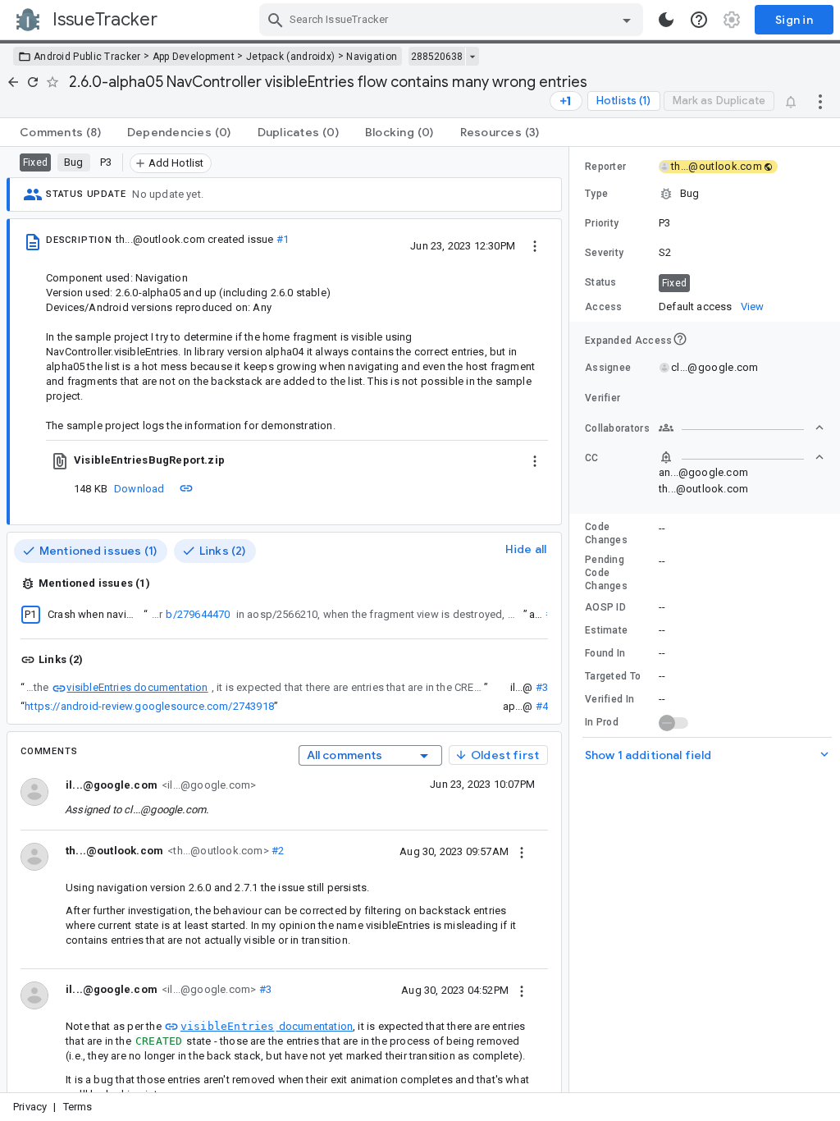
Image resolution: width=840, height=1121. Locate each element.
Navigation (371, 56)
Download (139, 489)
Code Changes (606, 533)
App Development (194, 56)
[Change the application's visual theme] (666, 19)
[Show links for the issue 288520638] (472, 57)
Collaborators (617, 428)
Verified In (609, 699)
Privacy (30, 1106)
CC (592, 458)
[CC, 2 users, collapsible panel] (741, 457)
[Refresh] (33, 82)
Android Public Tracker (87, 56)
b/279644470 (198, 614)
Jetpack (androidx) (290, 56)
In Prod (602, 722)
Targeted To (613, 676)
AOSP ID (605, 607)
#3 (542, 687)
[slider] (571, 619)
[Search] (275, 20)
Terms (78, 1106)
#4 (542, 706)
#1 (282, 239)
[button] (704, 193)
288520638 (437, 56)
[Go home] (13, 82)
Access (604, 307)
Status (601, 282)
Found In (605, 653)
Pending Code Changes (606, 573)
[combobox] (453, 20)
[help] (698, 19)
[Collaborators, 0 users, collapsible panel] (741, 427)
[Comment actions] (522, 851)
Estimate (606, 630)
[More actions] (820, 101)
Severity (604, 253)
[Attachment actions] (535, 460)
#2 (277, 850)
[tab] (60, 132)
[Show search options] (627, 20)
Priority (602, 223)
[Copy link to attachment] (186, 488)
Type (596, 193)
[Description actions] (535, 245)
